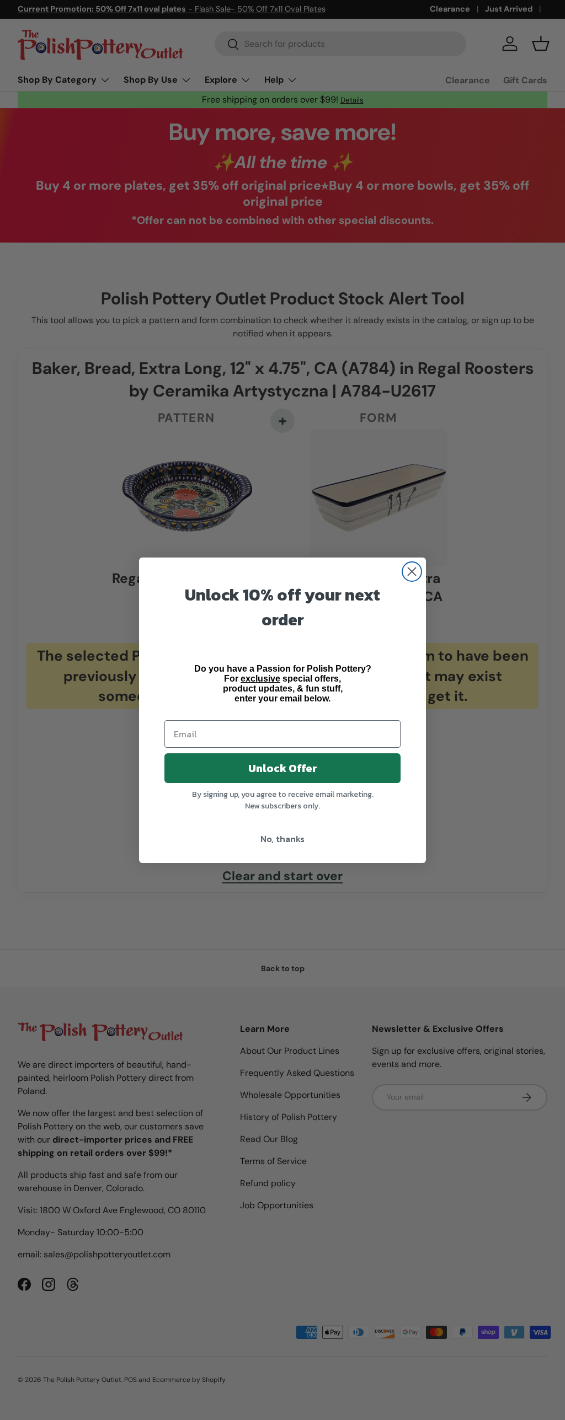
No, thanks (282, 838)
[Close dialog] (412, 571)
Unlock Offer (282, 768)
